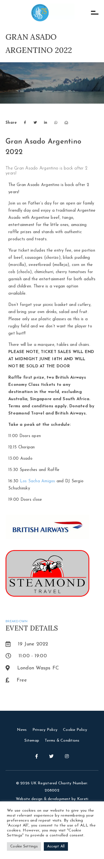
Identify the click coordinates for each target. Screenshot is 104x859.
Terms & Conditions (62, 741)
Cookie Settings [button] (24, 846)
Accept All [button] (56, 846)
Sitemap (31, 741)
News (22, 730)
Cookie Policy (75, 730)
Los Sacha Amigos (38, 481)
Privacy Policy (45, 730)
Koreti (82, 799)
